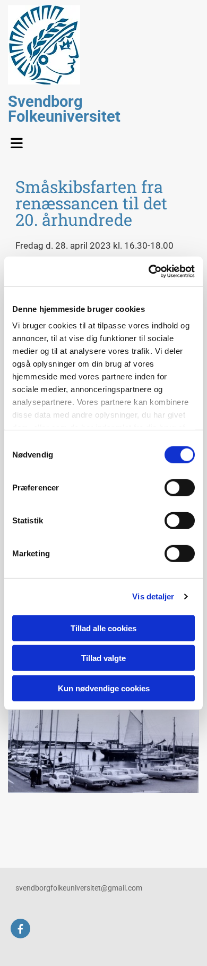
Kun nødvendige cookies (104, 687)
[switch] (180, 487)
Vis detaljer (153, 596)
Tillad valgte (103, 658)
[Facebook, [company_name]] (20, 928)
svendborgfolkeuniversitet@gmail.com (78, 888)
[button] (19, 140)
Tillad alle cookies (103, 627)
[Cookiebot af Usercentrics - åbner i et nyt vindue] (149, 271)
